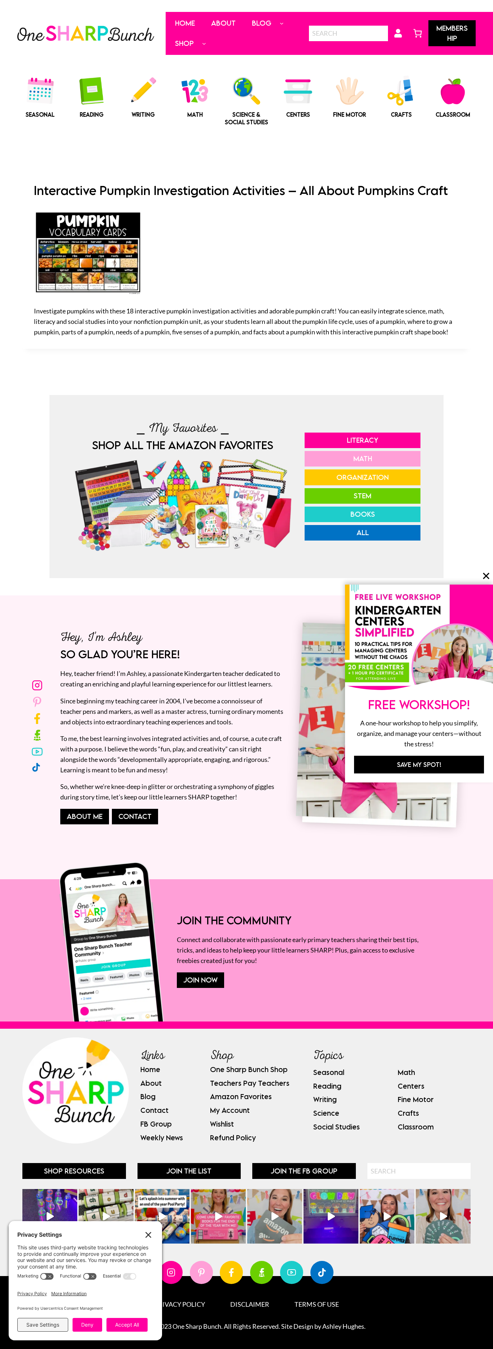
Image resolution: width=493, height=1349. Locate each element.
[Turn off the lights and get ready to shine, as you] (331, 1216)
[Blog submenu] (282, 23)
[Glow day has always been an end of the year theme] (162, 1216)
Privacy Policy (179, 1304)
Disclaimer (249, 1304)
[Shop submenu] (204, 43)
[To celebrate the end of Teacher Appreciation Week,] (274, 1216)
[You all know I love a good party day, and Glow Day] (49, 1216)
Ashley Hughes (343, 1326)
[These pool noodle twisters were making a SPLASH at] (106, 1216)
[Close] (486, 575)
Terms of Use (317, 1304)
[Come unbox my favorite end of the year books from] (218, 1216)
